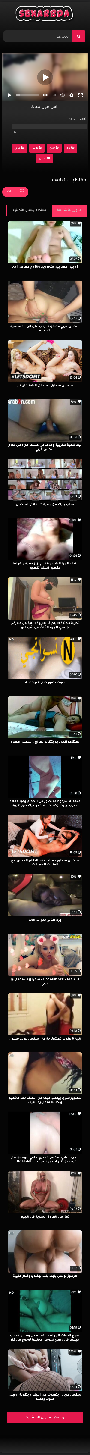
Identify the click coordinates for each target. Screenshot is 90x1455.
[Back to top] (75, 1441)
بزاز (68, 148)
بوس (35, 148)
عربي (17, 148)
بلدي (52, 148)
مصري (42, 158)
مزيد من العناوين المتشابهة (45, 1418)
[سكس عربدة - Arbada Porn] (45, 14)
